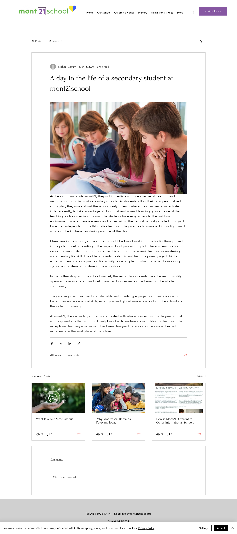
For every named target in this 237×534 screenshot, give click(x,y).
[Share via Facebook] (52, 343)
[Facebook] (193, 12)
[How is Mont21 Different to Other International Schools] (178, 398)
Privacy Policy (146, 528)
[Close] (232, 528)
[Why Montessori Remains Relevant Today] (118, 398)
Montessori (55, 41)
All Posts (36, 41)
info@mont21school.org (136, 514)
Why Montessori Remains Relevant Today (113, 420)
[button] (201, 41)
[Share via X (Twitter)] (61, 343)
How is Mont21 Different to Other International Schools (175, 420)
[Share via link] (79, 343)
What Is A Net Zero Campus (54, 419)
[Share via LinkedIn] (70, 343)
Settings (203, 528)
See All (201, 375)
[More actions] (185, 66)
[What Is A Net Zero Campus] (58, 398)
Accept (221, 528)
